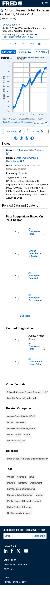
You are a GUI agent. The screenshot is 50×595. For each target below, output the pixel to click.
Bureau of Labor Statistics (19, 495)
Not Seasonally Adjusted (19, 513)
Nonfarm (22, 483)
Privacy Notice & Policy (15, 582)
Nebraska (21, 422)
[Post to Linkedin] (32, 138)
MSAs (10, 422)
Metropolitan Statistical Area (21, 489)
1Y (9, 43)
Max (32, 43)
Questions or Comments (15, 564)
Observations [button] (9, 24)
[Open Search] (42, 4)
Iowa (18, 434)
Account (36, 131)
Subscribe (39, 535)
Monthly (39, 495)
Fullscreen (39, 123)
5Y (16, 43)
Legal (6, 577)
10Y (24, 43)
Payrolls (11, 483)
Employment (36, 483)
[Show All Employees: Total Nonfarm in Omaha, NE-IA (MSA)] (31, 58)
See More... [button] (26, 316)
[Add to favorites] (1, 10)
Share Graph (12, 131)
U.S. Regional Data (16, 440)
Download (24, 52)
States (27, 434)
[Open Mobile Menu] (46, 4)
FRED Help (9, 569)
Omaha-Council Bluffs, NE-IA (21, 416)
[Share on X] (16, 138)
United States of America (19, 507)
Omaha (10, 477)
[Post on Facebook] (21, 138)
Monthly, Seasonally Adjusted (21, 398)
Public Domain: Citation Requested (24, 501)
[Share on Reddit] (26, 138)
